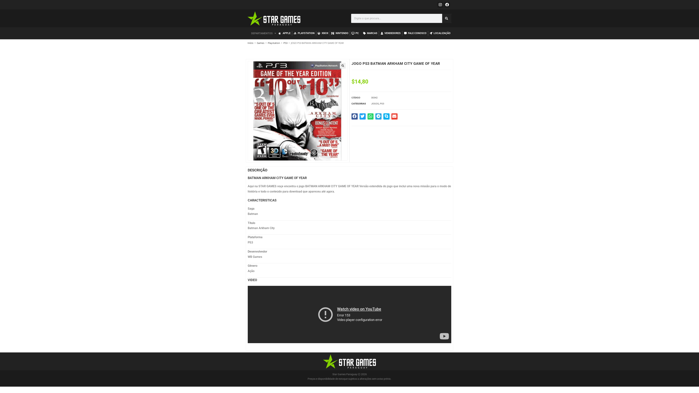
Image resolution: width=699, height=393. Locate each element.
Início (250, 43)
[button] (343, 66)
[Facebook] (447, 5)
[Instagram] (440, 5)
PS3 (285, 43)
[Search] (446, 18)
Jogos (375, 103)
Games (260, 43)
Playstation (274, 43)
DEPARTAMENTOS (262, 33)
